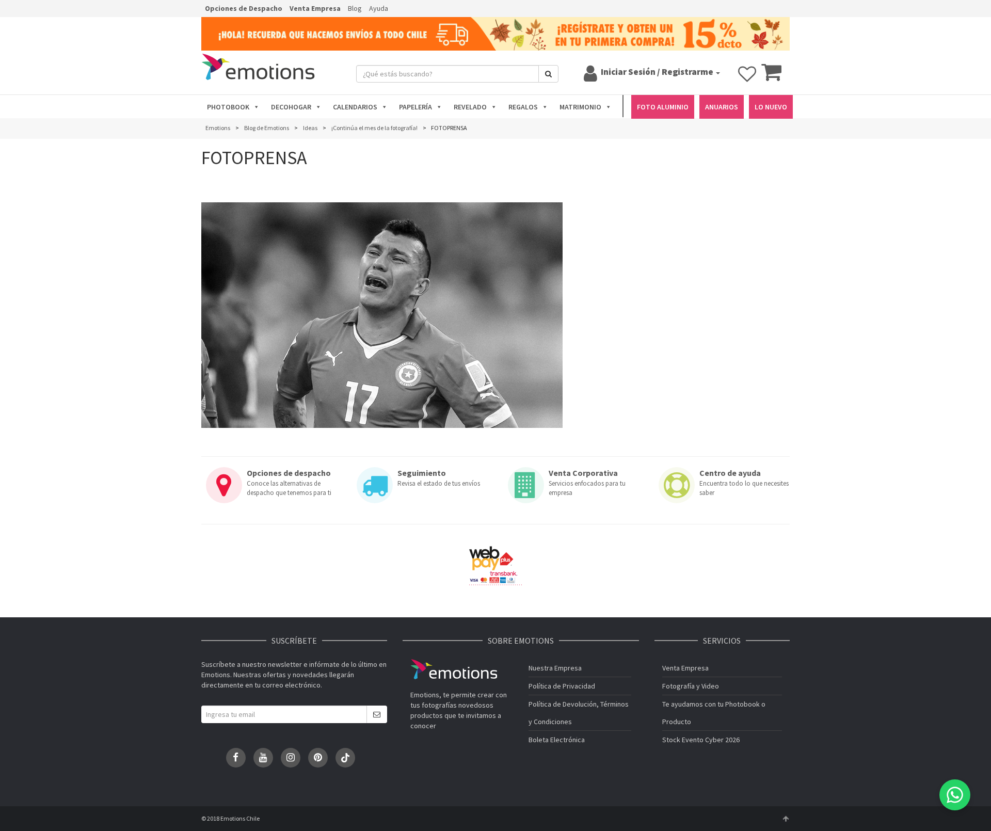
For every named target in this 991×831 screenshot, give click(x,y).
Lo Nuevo (771, 106)
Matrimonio (580, 106)
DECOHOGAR (291, 106)
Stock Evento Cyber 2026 (701, 739)
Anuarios (721, 106)
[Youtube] (263, 758)
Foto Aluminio (663, 106)
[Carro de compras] (771, 77)
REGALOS (523, 106)
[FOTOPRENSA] (382, 315)
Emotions (453, 669)
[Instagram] (290, 758)
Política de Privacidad (562, 686)
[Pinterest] (318, 758)
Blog (355, 8)
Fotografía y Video (690, 686)
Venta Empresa (315, 8)
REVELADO (470, 106)
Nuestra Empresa (555, 668)
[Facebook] (236, 758)
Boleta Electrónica (557, 739)
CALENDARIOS (355, 106)
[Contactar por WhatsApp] (954, 794)
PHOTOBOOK (228, 106)
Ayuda (378, 8)
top (785, 818)
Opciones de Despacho (243, 8)
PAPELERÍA (415, 106)
